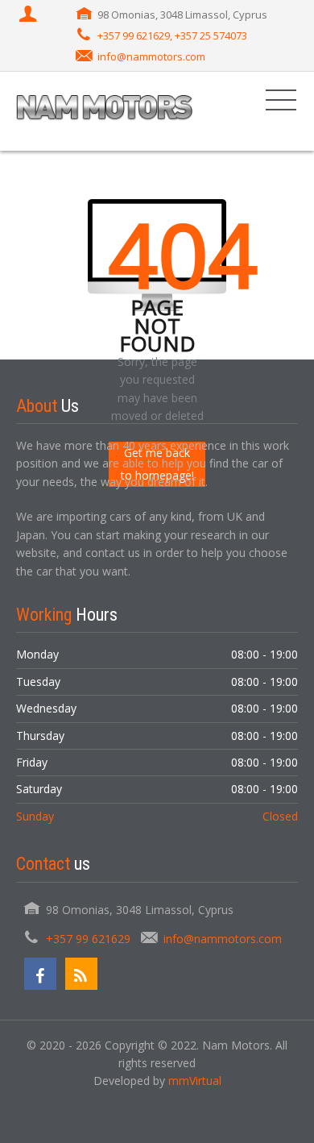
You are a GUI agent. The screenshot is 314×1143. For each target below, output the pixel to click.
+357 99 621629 (88, 938)
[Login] (29, 15)
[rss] (81, 974)
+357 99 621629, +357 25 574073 (172, 35)
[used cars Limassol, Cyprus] (104, 110)
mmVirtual (194, 1080)
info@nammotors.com (151, 56)
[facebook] (40, 974)
